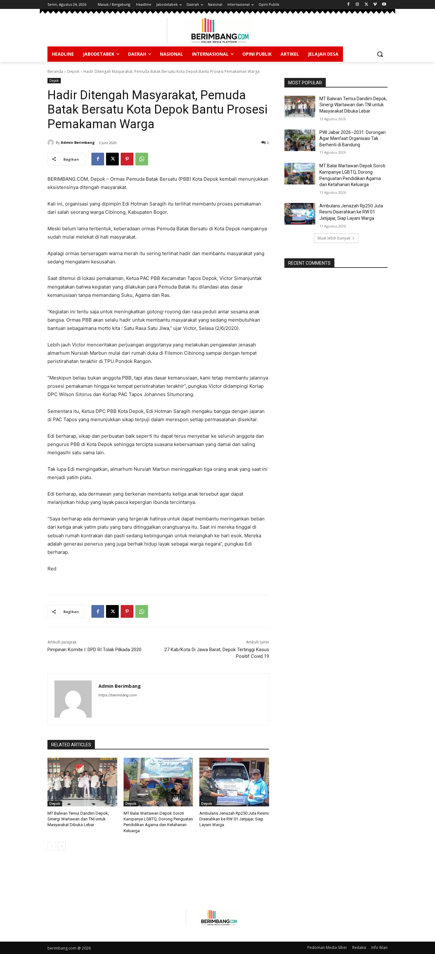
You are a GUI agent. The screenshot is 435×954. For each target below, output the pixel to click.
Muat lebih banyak (333, 238)
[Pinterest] (127, 159)
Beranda (55, 71)
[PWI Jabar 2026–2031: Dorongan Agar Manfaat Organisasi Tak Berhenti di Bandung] (299, 140)
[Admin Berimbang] (51, 142)
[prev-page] (51, 846)
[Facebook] (348, 4)
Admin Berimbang (78, 142)
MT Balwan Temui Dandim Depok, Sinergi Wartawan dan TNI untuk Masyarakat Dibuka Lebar (78, 819)
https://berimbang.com (117, 695)
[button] (380, 54)
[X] (366, 4)
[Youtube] (384, 4)
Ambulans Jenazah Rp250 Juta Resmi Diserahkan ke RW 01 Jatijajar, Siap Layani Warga (234, 819)
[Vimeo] (375, 4)
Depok (73, 71)
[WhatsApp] (141, 159)
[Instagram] (357, 4)
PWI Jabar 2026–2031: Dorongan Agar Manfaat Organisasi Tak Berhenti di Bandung (352, 138)
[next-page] (62, 846)
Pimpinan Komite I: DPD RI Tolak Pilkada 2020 (94, 649)
